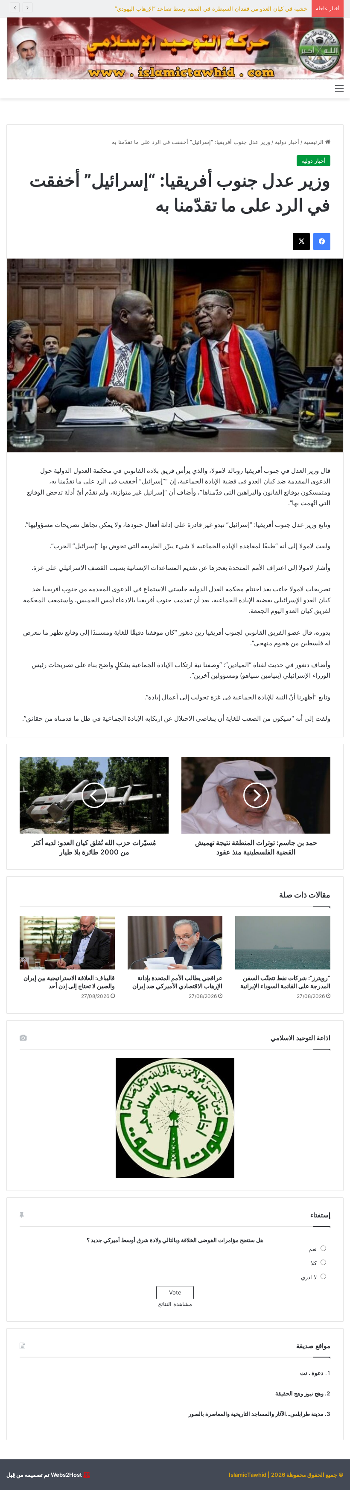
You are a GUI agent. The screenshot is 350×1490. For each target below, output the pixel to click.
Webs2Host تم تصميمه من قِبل (44, 1474)
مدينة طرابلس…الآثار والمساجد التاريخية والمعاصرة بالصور (256, 1413)
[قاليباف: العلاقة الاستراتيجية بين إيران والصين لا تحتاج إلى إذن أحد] (67, 942)
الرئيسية (314, 141)
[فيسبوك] (321, 241)
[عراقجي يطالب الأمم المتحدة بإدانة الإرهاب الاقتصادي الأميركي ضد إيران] (175, 942)
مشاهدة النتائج (175, 1303)
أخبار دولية (287, 141)
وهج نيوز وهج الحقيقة (299, 1393)
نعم (313, 1249)
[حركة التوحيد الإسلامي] (175, 48)
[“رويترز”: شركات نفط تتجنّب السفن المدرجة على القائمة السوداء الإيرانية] (282, 942)
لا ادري (309, 1277)
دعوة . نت (312, 1372)
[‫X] (301, 241)
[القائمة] (339, 87)
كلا (314, 1263)
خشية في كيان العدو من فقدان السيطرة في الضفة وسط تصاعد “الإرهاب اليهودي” (211, 8)
